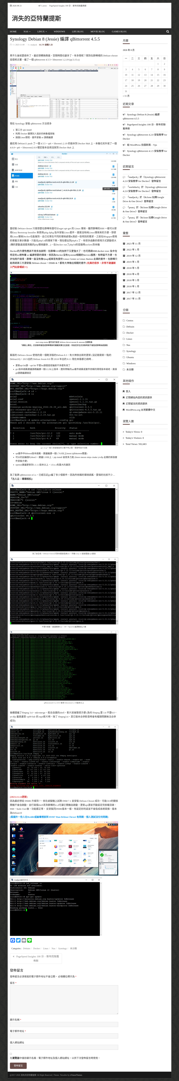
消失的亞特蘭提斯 (36, 18)
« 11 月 (126, 96)
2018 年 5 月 (133, 268)
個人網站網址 (17, 1042)
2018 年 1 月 (133, 286)
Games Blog (119, 31)
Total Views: (132, 444)
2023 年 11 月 (134, 243)
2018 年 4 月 (133, 274)
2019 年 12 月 (134, 255)
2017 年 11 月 (134, 298)
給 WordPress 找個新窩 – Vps (142, 145)
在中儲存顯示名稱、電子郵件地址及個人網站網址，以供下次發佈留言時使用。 (55, 1058)
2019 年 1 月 (133, 262)
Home (13, 31)
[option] (100, 6)
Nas (26, 31)
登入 (128, 391)
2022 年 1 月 (133, 249)
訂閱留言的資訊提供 (136, 403)
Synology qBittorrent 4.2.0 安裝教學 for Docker (94, 6)
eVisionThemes (76, 1075)
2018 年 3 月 (133, 280)
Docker (36, 948)
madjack (33, 45)
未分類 (73, 948)
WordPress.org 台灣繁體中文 (140, 410)
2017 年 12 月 (134, 292)
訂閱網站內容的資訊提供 (139, 397)
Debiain (26, 948)
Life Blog (78, 31)
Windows (59, 31)
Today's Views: (133, 432)
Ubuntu (130, 357)
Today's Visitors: (134, 438)
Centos (129, 320)
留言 (13, 983)
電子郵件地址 (18, 1031)
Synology (62, 948)
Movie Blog (98, 31)
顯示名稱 (15, 1019)
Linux (41, 31)
